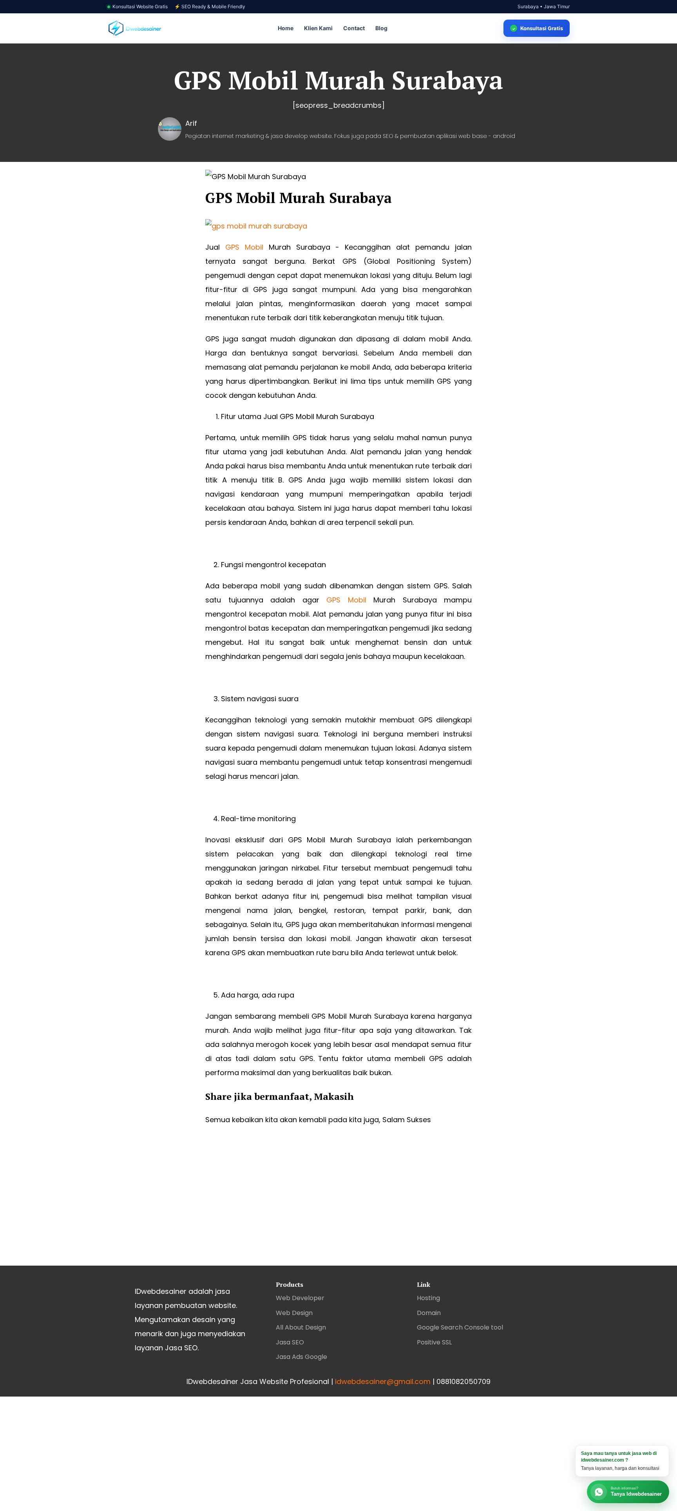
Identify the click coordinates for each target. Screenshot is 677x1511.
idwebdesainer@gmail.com (383, 1381)
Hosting (428, 1297)
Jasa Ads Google (301, 1356)
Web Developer (300, 1297)
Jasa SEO (290, 1342)
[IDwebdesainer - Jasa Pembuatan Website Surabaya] (134, 28)
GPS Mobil (244, 247)
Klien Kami (318, 28)
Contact (354, 28)
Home (285, 28)
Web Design (294, 1312)
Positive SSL (434, 1342)
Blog (381, 28)
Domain (429, 1312)
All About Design (301, 1327)
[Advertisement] (338, 1203)
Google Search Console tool (460, 1327)
